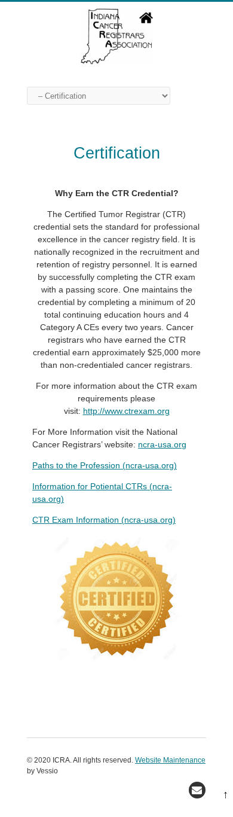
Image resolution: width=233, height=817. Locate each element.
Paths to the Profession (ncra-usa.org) (104, 465)
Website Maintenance (170, 760)
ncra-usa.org (162, 444)
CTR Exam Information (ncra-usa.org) (104, 520)
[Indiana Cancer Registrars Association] (116, 61)
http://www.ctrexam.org (126, 411)
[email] (197, 790)
